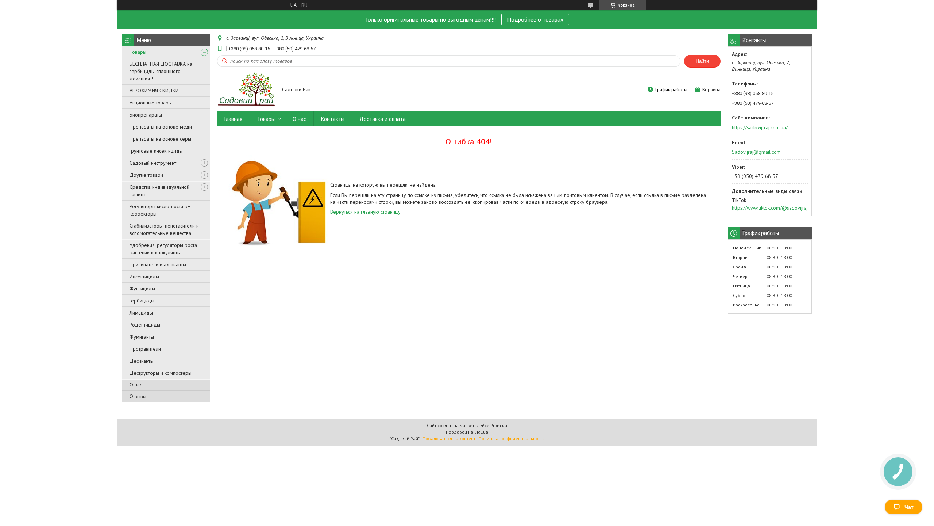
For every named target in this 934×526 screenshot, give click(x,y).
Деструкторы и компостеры (161, 373)
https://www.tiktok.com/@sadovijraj (770, 208)
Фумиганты (142, 336)
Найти (702, 61)
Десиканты (142, 361)
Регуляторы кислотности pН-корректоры (161, 210)
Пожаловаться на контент (448, 438)
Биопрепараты (146, 114)
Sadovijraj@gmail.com (756, 152)
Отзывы (138, 396)
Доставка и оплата (382, 119)
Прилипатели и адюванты (158, 264)
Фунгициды (142, 288)
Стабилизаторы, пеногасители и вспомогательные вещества (164, 229)
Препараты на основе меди (161, 126)
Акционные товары (151, 102)
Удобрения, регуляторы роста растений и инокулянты (163, 249)
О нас (136, 384)
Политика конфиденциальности (512, 438)
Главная (233, 119)
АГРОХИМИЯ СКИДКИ (154, 90)
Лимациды (141, 312)
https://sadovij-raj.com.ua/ (760, 127)
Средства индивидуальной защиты (159, 191)
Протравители (145, 349)
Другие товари (146, 175)
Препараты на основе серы (160, 139)
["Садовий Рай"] (246, 90)
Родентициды (145, 324)
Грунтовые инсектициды (156, 151)
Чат (909, 507)
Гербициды (142, 300)
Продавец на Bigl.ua (467, 432)
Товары (138, 52)
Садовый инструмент (153, 163)
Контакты (332, 119)
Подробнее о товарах (535, 19)
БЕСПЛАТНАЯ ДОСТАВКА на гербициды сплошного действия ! (161, 71)
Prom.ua (498, 425)
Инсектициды (144, 276)
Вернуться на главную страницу (365, 212)
